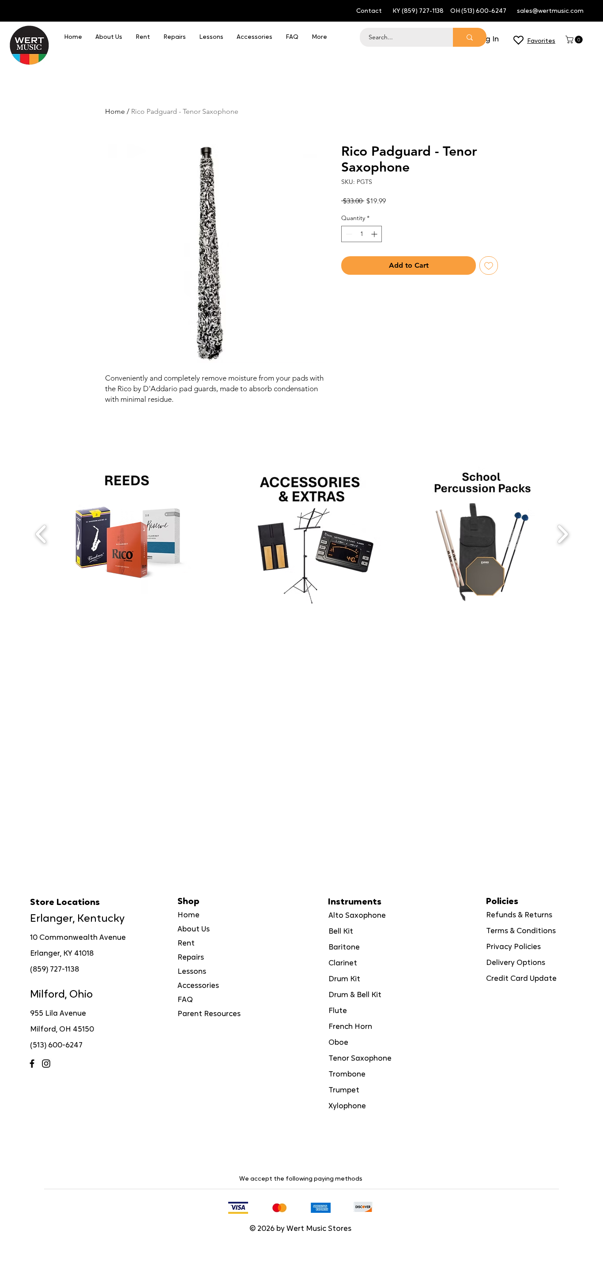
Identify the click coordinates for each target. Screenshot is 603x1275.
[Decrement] (348, 234)
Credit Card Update (521, 979)
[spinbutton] (361, 234)
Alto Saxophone (357, 916)
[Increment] (375, 234)
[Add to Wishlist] (488, 265)
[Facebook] (32, 1063)
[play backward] (41, 534)
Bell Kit (340, 931)
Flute (337, 1011)
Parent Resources (209, 1014)
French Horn (350, 1027)
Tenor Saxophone (360, 1058)
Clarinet (342, 963)
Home (115, 111)
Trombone (347, 1074)
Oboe (338, 1043)
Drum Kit (344, 979)
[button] (574, 40)
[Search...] (469, 37)
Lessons (191, 972)
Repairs (190, 957)
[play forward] (563, 534)
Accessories (198, 986)
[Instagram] (46, 1063)
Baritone (344, 947)
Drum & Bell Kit (354, 995)
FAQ (185, 1000)
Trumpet (343, 1090)
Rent (186, 943)
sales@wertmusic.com (550, 11)
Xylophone (347, 1106)
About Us (193, 929)
